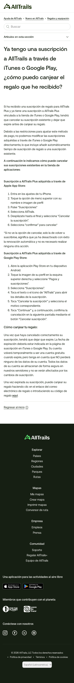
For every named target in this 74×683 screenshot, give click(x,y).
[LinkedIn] (24, 633)
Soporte (37, 550)
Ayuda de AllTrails (13, 18)
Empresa (37, 521)
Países (37, 456)
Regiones (37, 461)
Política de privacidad (20, 657)
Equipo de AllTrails (37, 560)
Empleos (37, 527)
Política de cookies (58, 657)
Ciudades (37, 466)
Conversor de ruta (37, 510)
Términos (40, 657)
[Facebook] (14, 633)
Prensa (37, 532)
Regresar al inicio (14, 407)
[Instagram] (5, 633)
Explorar (37, 449)
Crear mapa (37, 499)
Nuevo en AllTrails (34, 18)
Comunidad (37, 543)
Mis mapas (37, 494)
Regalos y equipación (58, 18)
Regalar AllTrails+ (37, 555)
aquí (15, 395)
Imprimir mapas (37, 504)
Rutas (37, 477)
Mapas (37, 488)
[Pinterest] (34, 633)
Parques (37, 471)
